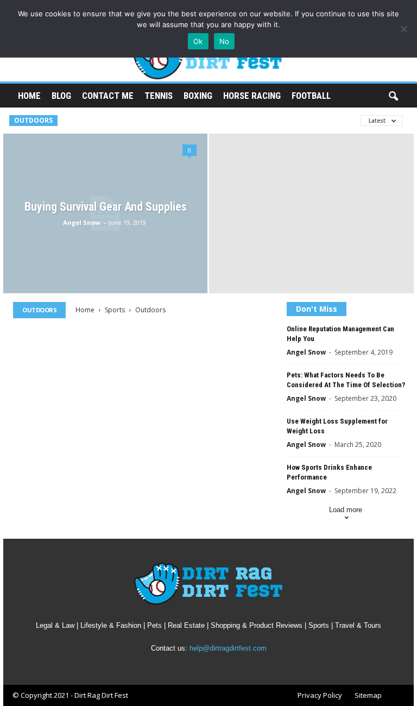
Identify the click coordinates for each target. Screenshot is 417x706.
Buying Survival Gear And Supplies (105, 206)
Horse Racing (252, 95)
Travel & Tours (358, 625)
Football (311, 95)
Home (29, 95)
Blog (61, 95)
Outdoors (33, 120)
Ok (198, 41)
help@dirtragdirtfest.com (228, 648)
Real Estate (186, 625)
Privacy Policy (320, 695)
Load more (345, 510)
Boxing (198, 95)
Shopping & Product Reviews (256, 625)
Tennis (158, 95)
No (224, 41)
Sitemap (368, 695)
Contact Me (108, 95)
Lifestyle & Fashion (110, 625)
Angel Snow (81, 222)
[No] (403, 28)
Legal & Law (55, 625)
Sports (115, 309)
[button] (393, 97)
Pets (154, 625)
